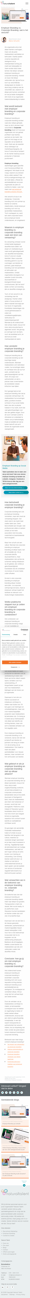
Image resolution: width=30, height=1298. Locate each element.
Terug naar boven (24, 1181)
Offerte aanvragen (9, 1252)
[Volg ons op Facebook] (12, 1287)
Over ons (6, 1243)
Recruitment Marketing (10, 1231)
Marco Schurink (14, 41)
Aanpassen (14, 667)
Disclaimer (4, 1294)
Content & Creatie (8, 1235)
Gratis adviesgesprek (9, 1254)
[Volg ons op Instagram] (7, 1287)
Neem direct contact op (15, 492)
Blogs (4, 1247)
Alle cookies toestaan (15, 662)
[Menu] (27, 4)
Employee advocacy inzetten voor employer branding (15, 1064)
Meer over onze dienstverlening (13, 487)
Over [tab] (24, 634)
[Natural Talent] (7, 2)
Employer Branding (9, 1233)
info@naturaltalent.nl (15, 1275)
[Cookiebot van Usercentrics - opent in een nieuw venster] (21, 630)
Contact (5, 1249)
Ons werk (6, 1245)
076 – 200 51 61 (14, 1273)
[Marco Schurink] (4, 39)
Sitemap (12, 1294)
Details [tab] (16, 634)
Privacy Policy (20, 1294)
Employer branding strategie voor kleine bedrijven (14, 1056)
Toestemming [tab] (6, 634)
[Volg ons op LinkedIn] (2, 1287)
